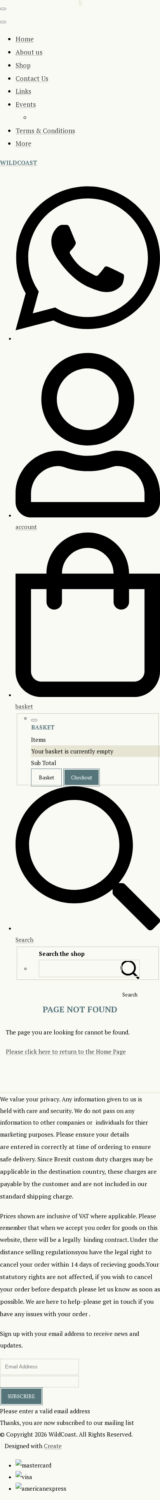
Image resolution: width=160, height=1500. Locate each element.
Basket (46, 777)
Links (23, 91)
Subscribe (21, 1396)
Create (53, 1446)
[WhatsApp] (88, 337)
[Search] (130, 968)
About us (29, 52)
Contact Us (32, 78)
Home (25, 38)
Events (26, 104)
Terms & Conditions (45, 130)
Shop (23, 65)
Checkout (81, 777)
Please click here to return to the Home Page (66, 1051)
